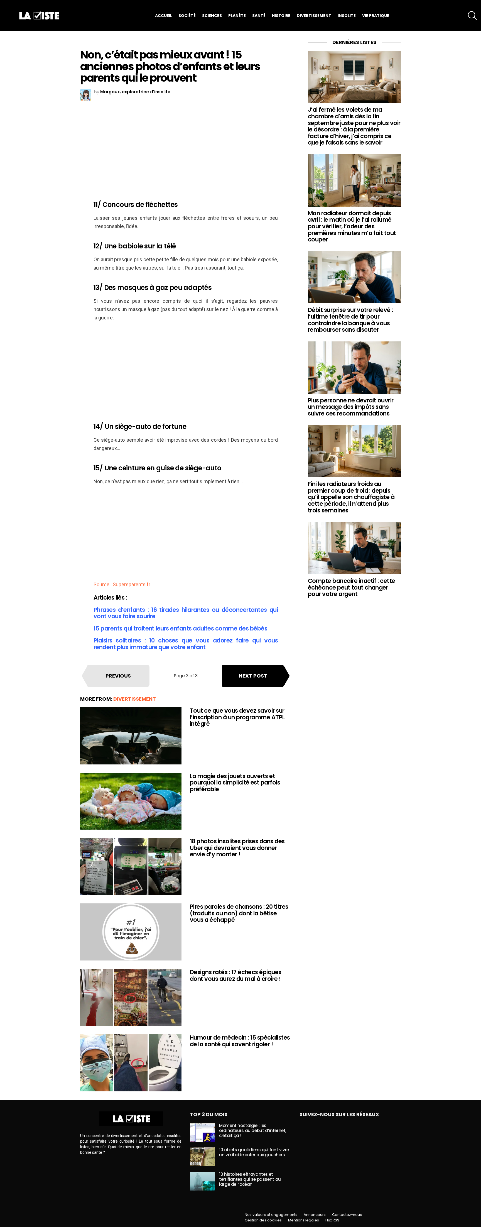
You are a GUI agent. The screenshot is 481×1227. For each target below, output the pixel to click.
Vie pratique (375, 15)
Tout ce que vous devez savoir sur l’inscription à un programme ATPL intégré (237, 717)
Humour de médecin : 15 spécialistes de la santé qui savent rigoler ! (240, 1040)
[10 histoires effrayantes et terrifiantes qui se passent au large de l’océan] (202, 1181)
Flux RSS (332, 1220)
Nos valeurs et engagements (271, 1215)
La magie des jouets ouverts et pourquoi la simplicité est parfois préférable (235, 782)
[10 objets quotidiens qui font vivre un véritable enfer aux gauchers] (202, 1156)
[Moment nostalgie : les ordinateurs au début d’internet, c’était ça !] (202, 1132)
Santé (259, 15)
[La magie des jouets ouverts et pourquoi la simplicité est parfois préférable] (130, 801)
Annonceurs (315, 1215)
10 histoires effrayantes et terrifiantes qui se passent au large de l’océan (250, 1179)
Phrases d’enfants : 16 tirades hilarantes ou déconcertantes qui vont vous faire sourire (186, 613)
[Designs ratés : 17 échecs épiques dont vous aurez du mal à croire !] (130, 997)
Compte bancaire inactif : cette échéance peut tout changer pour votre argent (351, 587)
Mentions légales (303, 1220)
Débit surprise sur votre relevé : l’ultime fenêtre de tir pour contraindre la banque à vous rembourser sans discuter (350, 320)
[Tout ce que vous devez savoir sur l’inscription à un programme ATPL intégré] (130, 735)
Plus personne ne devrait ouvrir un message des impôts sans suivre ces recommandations (351, 406)
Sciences (212, 15)
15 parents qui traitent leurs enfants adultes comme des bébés (180, 628)
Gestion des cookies (263, 1220)
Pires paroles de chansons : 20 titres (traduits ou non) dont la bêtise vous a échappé (239, 913)
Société (187, 15)
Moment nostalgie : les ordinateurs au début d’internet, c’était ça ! (252, 1130)
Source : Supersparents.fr (122, 584)
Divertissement (314, 15)
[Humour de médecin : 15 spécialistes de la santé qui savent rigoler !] (130, 1062)
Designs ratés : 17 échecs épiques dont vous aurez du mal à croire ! (235, 975)
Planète (237, 15)
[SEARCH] (472, 16)
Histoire (281, 15)
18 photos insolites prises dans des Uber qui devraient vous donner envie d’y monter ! (237, 847)
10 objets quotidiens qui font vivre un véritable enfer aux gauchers (254, 1152)
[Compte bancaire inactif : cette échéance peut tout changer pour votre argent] (354, 548)
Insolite (347, 15)
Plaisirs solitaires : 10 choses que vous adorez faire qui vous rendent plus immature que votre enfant (186, 643)
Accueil (163, 15)
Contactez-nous (347, 1215)
